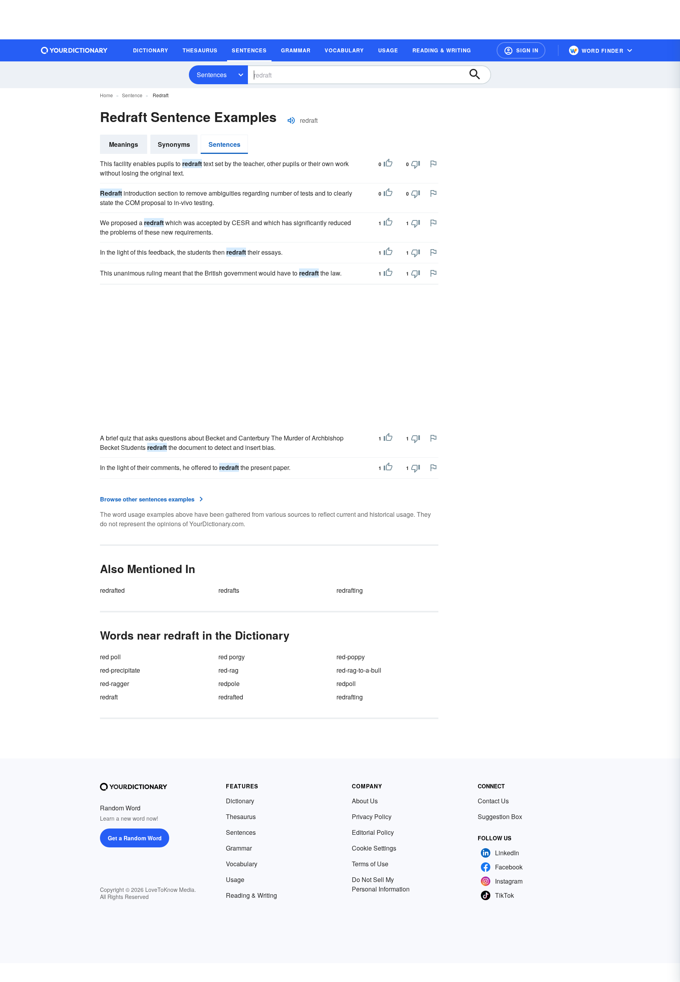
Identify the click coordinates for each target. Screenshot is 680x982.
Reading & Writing (251, 895)
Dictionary (240, 800)
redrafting (349, 590)
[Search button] (478, 74)
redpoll (346, 683)
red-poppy (350, 656)
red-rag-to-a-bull (358, 670)
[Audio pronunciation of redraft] (291, 120)
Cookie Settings (374, 848)
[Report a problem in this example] (433, 163)
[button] (521, 50)
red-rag (228, 670)
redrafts (228, 590)
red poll (110, 656)
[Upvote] (388, 164)
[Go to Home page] (74, 50)
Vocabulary (241, 863)
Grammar (239, 848)
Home (106, 95)
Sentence (132, 95)
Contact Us (493, 800)
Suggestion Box (500, 816)
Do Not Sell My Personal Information (381, 884)
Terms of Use (370, 863)
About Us (365, 800)
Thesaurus (241, 816)
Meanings (123, 144)
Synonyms (174, 144)
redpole (229, 683)
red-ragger (114, 683)
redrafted (112, 590)
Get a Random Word (135, 838)
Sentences (212, 74)
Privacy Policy (372, 816)
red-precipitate (120, 670)
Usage (235, 879)
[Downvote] (415, 164)
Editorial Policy (373, 832)
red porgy (231, 656)
